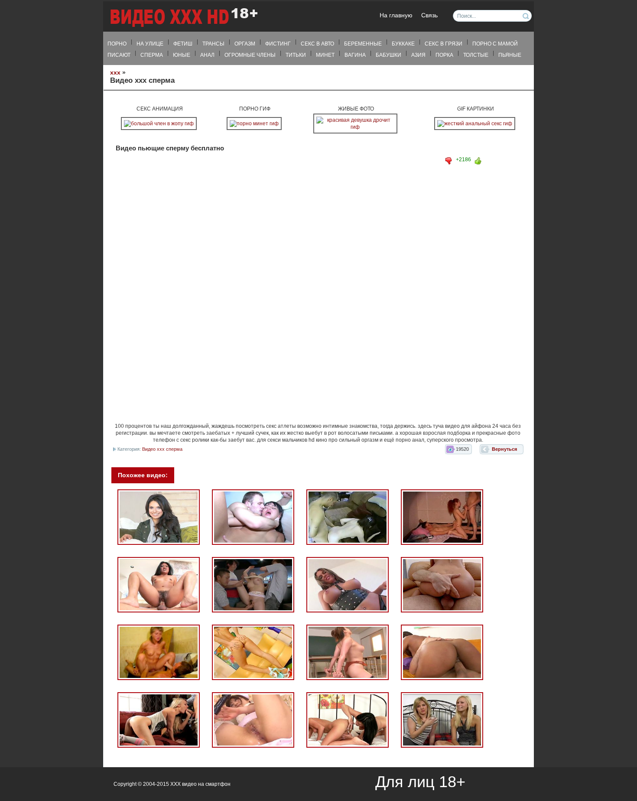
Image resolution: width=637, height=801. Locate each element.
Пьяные (509, 55)
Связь (429, 15)
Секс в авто (317, 44)
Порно (117, 44)
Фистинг (278, 44)
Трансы (213, 44)
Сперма (151, 55)
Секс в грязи (443, 44)
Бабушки (388, 55)
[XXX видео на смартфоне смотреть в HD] (183, 17)
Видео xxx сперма (162, 449)
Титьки (296, 55)
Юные (181, 55)
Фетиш (182, 44)
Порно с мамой (495, 44)
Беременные (363, 44)
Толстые (475, 55)
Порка (444, 55)
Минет (325, 55)
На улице (149, 44)
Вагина (355, 55)
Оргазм (244, 44)
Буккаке (403, 44)
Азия (418, 55)
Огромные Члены (250, 55)
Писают (118, 55)
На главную (396, 15)
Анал (207, 55)
